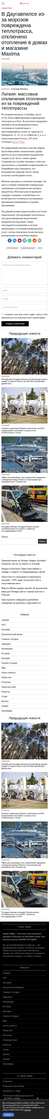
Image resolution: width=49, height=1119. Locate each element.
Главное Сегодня (9, 639)
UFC (3, 625)
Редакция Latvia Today (13, 1086)
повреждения (28, 248)
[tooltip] (10, 240)
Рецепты (5, 692)
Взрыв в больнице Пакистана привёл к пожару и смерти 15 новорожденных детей (23, 570)
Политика (6, 682)
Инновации (6, 649)
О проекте (8, 1081)
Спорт (4, 696)
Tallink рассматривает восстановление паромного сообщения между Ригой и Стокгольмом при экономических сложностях (23, 479)
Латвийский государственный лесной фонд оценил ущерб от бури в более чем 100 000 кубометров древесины (24, 381)
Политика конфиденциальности (18, 1096)
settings (27, 1110)
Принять (8, 1115)
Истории (5, 653)
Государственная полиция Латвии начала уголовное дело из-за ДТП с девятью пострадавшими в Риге (20, 529)
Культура (5, 658)
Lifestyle (5, 620)
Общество (6, 8)
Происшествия (8, 687)
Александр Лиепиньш (19, 89)
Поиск (4, 536)
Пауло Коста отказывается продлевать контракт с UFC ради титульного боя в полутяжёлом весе (21, 580)
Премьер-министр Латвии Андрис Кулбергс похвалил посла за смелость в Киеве (23, 562)
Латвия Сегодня (9, 663)
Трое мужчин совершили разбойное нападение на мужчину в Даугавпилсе (21, 601)
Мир (3, 668)
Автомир (5, 629)
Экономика (6, 711)
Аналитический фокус (12, 634)
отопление (12, 248)
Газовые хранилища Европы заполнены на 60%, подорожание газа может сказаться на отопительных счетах (23, 430)
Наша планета (8, 673)
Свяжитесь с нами (12, 1091)
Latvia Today (18, 141)
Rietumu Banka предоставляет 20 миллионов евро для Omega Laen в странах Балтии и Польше (24, 591)
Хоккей (4, 706)
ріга (40, 248)
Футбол (4, 701)
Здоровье (6, 644)
